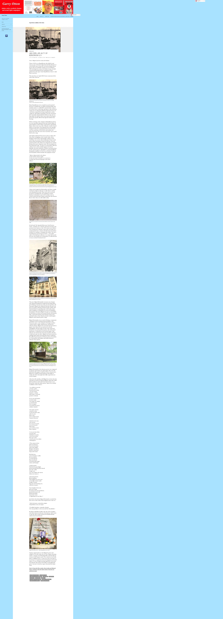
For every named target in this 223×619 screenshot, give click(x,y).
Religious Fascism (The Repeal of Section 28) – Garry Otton (60, 16)
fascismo (45, 576)
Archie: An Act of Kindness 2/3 (38, 54)
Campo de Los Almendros (36, 576)
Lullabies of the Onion (35, 579)
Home (37, 16)
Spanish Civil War (45, 580)
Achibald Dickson (34, 575)
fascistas (51, 576)
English (74, 14)
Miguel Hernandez (46, 579)
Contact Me (47, 16)
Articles (41, 16)
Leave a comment (51, 57)
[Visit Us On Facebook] (6, 35)
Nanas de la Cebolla (34, 580)
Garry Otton (4, 15)
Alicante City (43, 575)
